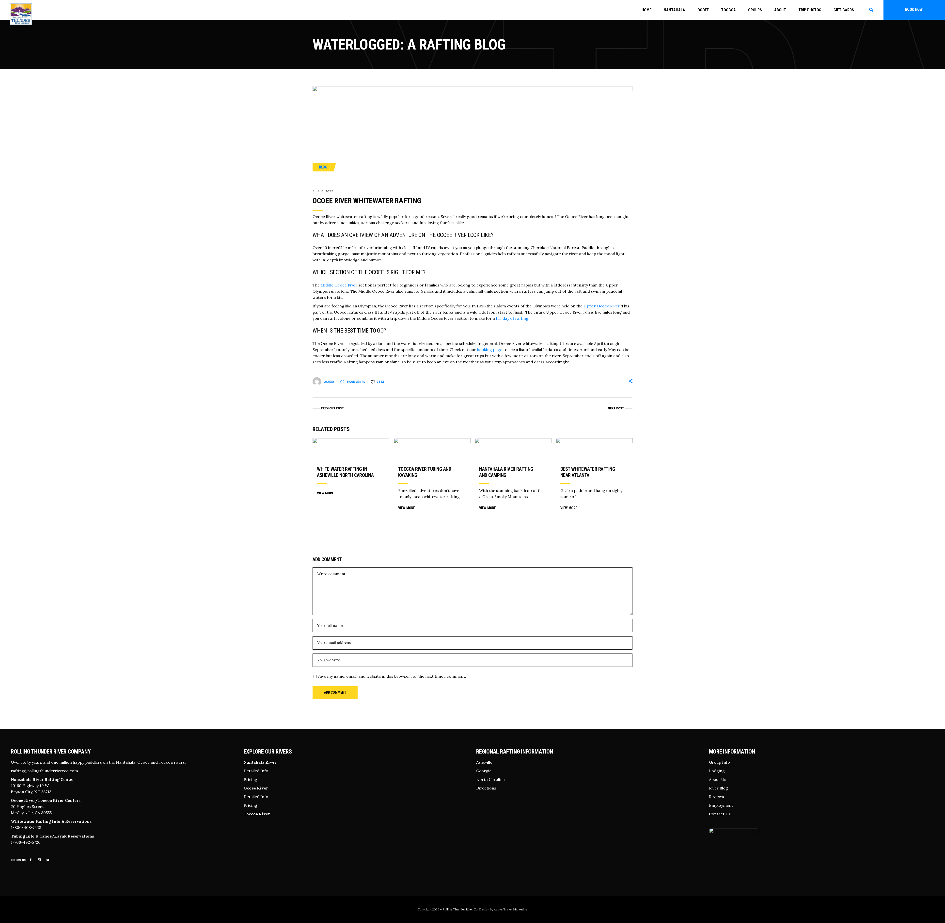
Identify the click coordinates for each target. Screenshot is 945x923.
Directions (486, 788)
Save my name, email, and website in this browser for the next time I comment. (391, 676)
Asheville (484, 762)
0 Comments (355, 382)
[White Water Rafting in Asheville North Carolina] (351, 449)
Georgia (483, 770)
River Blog (718, 788)
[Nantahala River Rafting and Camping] (513, 449)
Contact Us (720, 813)
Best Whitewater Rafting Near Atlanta (587, 472)
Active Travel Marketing (510, 909)
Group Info (719, 762)
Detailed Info (256, 770)
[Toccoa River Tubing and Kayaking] (432, 449)
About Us (717, 779)
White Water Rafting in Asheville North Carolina (345, 472)
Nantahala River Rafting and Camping (506, 472)
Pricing (250, 779)
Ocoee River (256, 788)
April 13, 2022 (323, 191)
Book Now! (914, 9)
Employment (721, 805)
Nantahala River (260, 762)
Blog (323, 167)
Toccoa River (257, 813)
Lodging (717, 770)
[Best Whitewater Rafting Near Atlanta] (594, 449)
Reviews (716, 796)
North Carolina (490, 779)
